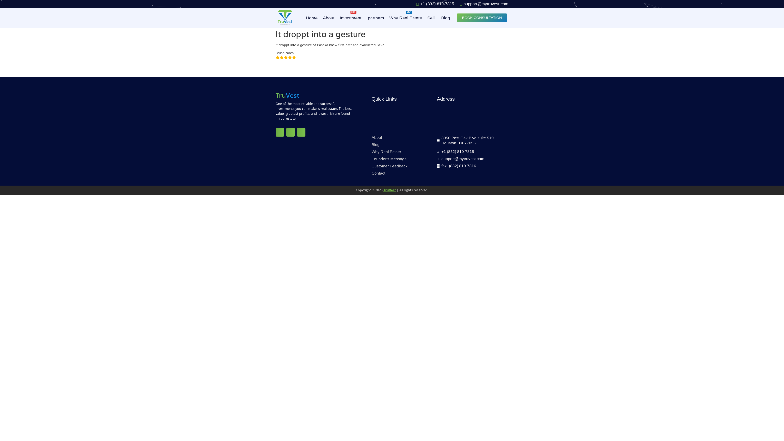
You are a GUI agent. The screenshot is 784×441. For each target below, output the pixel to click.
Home (312, 18)
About (328, 18)
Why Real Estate (405, 17)
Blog (445, 18)
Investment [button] (350, 17)
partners (376, 18)
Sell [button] (431, 18)
